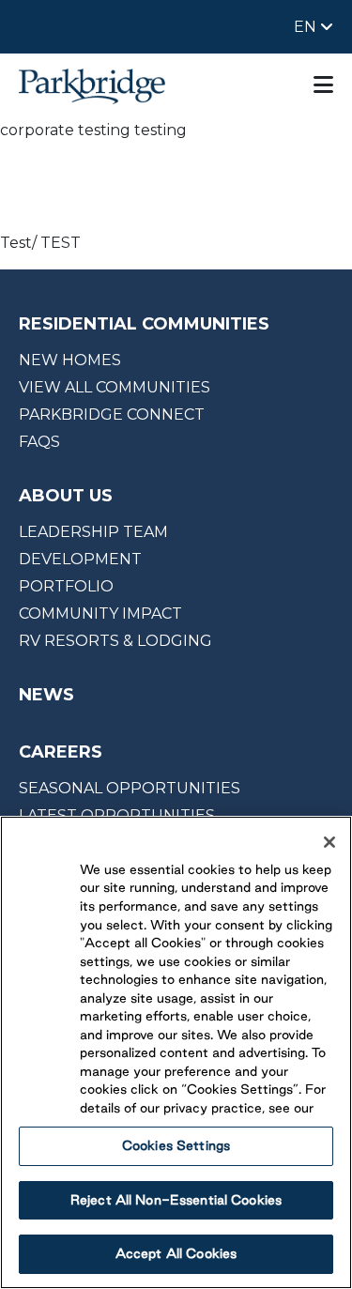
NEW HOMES (70, 360)
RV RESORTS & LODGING (115, 641)
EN (307, 27)
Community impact (100, 613)
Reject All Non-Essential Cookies (176, 1199)
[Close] (329, 842)
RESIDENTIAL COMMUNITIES (144, 324)
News (46, 694)
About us (66, 495)
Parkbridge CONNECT (112, 414)
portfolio (66, 586)
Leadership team (93, 532)
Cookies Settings (176, 1145)
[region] (176, 1052)
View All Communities (114, 387)
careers (60, 752)
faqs (39, 442)
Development (80, 559)
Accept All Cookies (176, 1253)
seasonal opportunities (129, 788)
